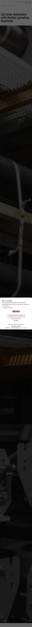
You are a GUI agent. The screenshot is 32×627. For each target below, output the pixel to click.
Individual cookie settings (16, 318)
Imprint (19, 326)
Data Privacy (14, 326)
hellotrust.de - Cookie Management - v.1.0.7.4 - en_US (16, 327)
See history (16, 320)
